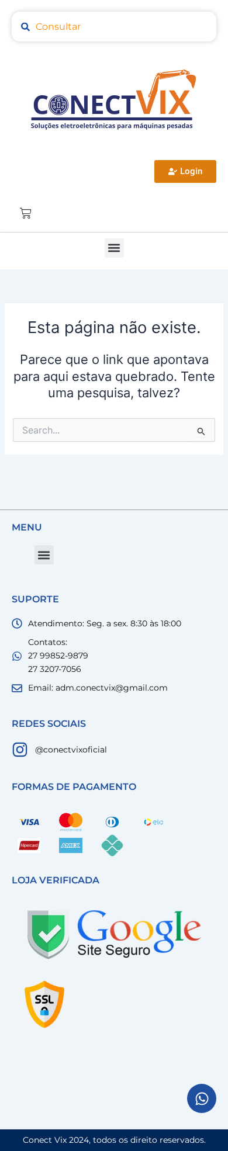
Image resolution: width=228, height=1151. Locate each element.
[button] (114, 248)
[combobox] (114, 26)
